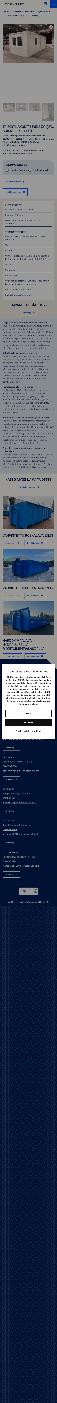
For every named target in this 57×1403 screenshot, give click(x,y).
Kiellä (28, 713)
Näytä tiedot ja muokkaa (28, 731)
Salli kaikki (29, 722)
